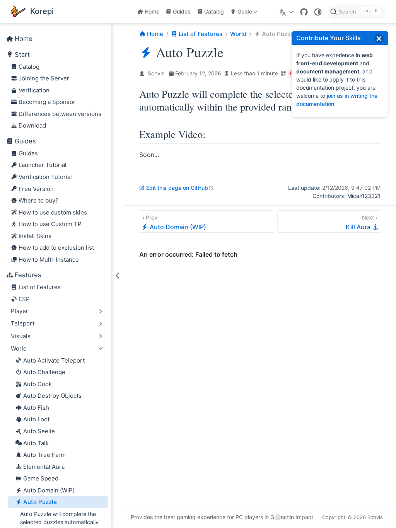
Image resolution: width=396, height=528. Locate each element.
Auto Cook (37, 384)
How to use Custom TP (50, 224)
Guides (182, 11)
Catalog (214, 11)
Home (152, 11)
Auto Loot (36, 419)
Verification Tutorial (45, 177)
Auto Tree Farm (44, 454)
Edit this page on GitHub (180, 187)
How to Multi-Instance (49, 259)
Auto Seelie (39, 431)
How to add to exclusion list (56, 247)
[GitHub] (304, 12)
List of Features (40, 287)
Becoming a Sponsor (47, 102)
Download (32, 125)
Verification (34, 90)
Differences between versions (60, 114)
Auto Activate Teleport (54, 360)
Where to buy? (38, 200)
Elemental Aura (44, 466)
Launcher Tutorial (43, 165)
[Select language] (287, 11)
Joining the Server (44, 78)
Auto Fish (36, 407)
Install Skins (35, 236)
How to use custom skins (53, 212)
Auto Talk (36, 443)
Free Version (36, 188)
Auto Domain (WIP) (49, 490)
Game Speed (40, 478)
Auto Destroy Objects (52, 395)
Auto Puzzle (40, 502)
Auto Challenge (44, 372)
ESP (24, 299)
